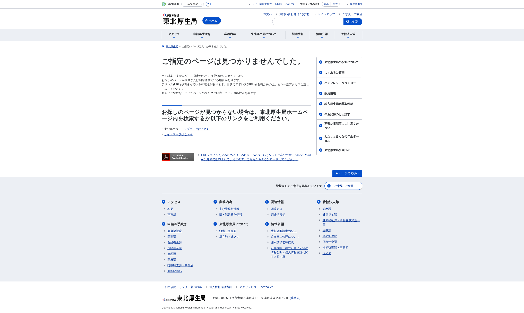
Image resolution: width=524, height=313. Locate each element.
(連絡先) (295, 297)
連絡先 (327, 253)
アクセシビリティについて (256, 287)
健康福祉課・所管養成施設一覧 (341, 222)
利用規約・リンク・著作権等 (183, 287)
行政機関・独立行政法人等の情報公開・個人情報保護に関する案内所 (289, 252)
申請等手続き (177, 224)
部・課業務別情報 (230, 214)
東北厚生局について (234, 224)
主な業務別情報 (229, 208)
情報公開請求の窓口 (284, 231)
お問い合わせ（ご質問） (295, 14)
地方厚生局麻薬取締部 (338, 103)
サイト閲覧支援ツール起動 (267, 4)
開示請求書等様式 (282, 242)
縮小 (326, 4)
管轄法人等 (331, 202)
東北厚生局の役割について (341, 62)
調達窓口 (276, 208)
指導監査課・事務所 (180, 265)
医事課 (171, 236)
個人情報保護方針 (220, 287)
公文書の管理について (285, 236)
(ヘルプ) (289, 4)
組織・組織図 (227, 231)
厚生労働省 (356, 4)
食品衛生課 (174, 242)
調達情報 (277, 202)
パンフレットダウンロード (341, 83)
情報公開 (277, 224)
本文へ (267, 14)
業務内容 (225, 202)
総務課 (327, 208)
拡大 (335, 4)
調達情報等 (278, 214)
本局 (170, 208)
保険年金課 (174, 248)
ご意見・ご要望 (352, 14)
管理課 (171, 253)
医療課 (171, 259)
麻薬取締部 (174, 271)
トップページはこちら (195, 129)
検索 (354, 21)
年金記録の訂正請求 (337, 114)
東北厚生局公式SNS (337, 150)
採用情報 (330, 93)
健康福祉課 (174, 231)
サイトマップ (326, 14)
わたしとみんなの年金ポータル (341, 138)
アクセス (174, 202)
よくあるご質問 (334, 72)
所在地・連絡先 (229, 236)
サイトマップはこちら (178, 134)
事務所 (171, 214)
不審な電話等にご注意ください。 (341, 126)
